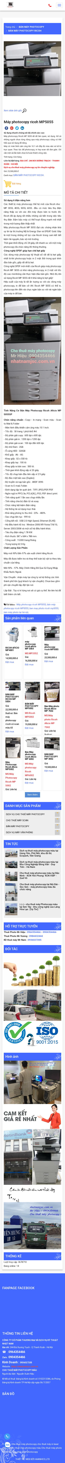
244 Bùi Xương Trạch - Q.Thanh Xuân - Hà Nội (31, 1347)
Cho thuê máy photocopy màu (26, 1448)
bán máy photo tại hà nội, (16, 612)
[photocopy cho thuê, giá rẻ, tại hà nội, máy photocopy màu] (32, 1156)
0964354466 (34, 932)
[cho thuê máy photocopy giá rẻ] (32, 1116)
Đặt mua (9, 662)
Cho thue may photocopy (25, 1452)
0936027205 (34, 940)
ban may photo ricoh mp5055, (44, 608)
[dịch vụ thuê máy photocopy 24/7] (32, 1035)
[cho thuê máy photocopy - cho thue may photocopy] (10, 4)
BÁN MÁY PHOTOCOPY (31, 27)
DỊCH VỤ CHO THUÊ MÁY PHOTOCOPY (25, 814)
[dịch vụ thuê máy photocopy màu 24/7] (32, 1225)
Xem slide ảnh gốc (13, 110)
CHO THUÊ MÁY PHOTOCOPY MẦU (19, 1370)
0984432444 (36, 936)
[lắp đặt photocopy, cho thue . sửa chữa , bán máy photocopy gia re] (32, 1082)
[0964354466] (7, 1436)
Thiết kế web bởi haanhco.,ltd (32, 1459)
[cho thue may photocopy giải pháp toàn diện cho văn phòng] (32, 1005)
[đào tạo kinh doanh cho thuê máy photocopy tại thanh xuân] (32, 1193)
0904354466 (49, 932)
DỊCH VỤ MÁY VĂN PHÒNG (19, 832)
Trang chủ (10, 27)
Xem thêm (32, 794)
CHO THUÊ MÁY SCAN (17, 820)
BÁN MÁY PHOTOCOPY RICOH (24, 30)
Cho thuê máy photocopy (24, 1444)
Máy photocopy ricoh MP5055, (31, 604)
